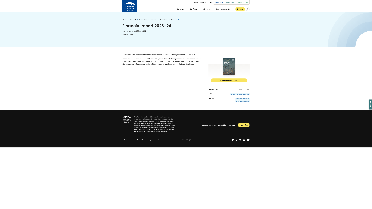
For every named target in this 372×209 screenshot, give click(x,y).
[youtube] (248, 140)
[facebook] (233, 140)
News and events (223, 9)
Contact (232, 125)
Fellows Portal (219, 2)
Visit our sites (241, 2)
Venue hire (222, 125)
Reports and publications (168, 20)
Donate (240, 9)
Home (124, 20)
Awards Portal (230, 2)
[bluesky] (240, 140)
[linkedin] (244, 140)
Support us (243, 125)
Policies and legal (186, 140)
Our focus (194, 9)
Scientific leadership (242, 101)
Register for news (209, 125)
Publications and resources (148, 20)
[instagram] (236, 140)
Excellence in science (242, 98)
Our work (180, 9)
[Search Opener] (248, 9)
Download (229, 80)
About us (206, 9)
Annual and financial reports (240, 94)
